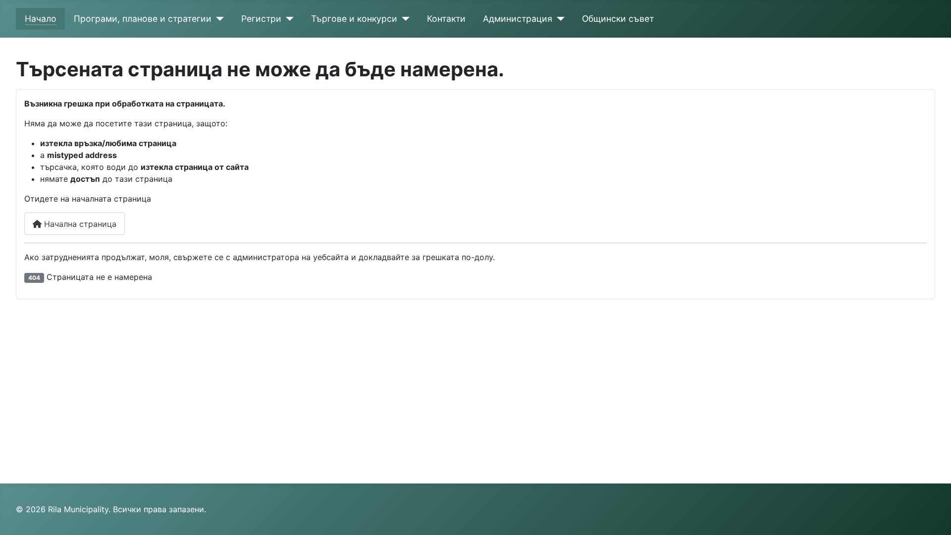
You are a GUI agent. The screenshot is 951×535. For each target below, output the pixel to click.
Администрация (517, 18)
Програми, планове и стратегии (142, 18)
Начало (40, 18)
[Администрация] (558, 18)
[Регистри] (287, 18)
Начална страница (79, 224)
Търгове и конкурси (354, 18)
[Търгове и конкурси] (403, 18)
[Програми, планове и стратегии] (217, 18)
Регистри (261, 18)
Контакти (446, 18)
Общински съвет (618, 18)
